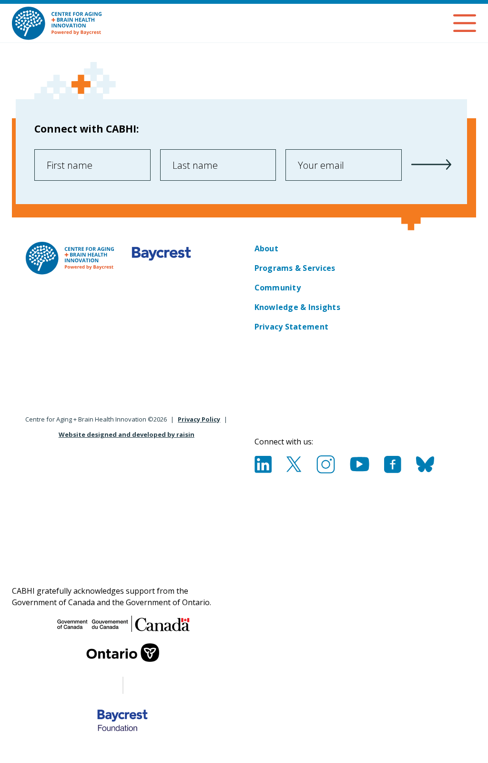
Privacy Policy (199, 419)
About (266, 248)
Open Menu (464, 23)
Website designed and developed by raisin (126, 434)
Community (277, 287)
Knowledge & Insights (297, 307)
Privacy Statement (291, 326)
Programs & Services (295, 268)
